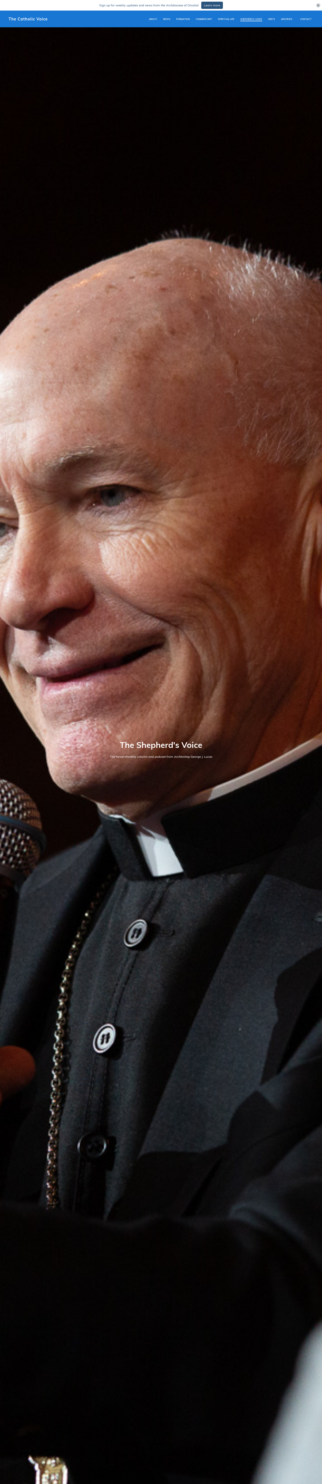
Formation (183, 19)
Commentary (204, 19)
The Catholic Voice (28, 19)
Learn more (212, 5)
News (166, 19)
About (153, 19)
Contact (306, 19)
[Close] (318, 5)
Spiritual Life (226, 19)
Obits (271, 19)
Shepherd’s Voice (251, 19)
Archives (286, 19)
